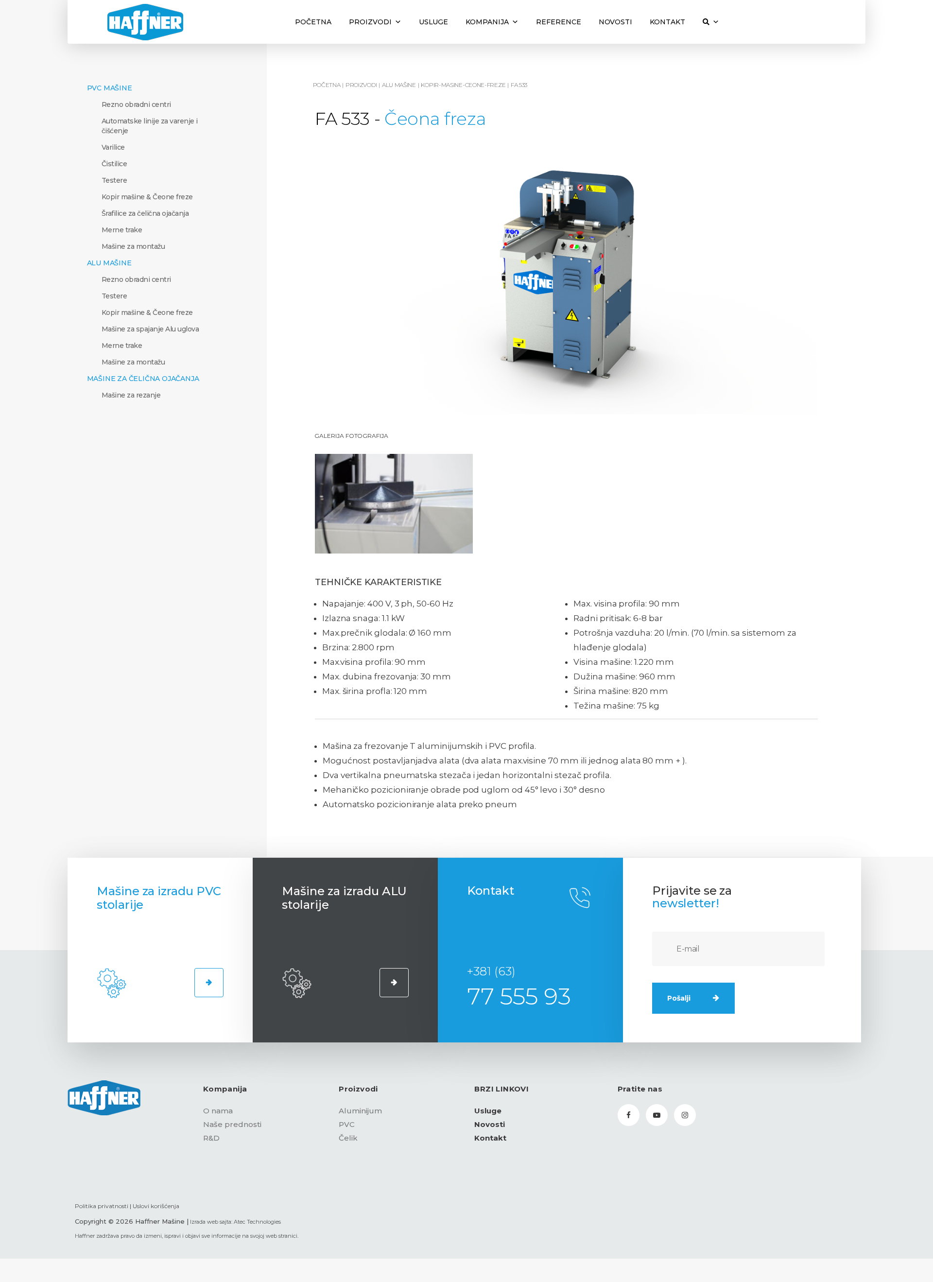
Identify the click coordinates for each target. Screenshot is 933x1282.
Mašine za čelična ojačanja (143, 378)
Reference (558, 21)
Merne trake (122, 229)
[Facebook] (628, 1115)
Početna (313, 21)
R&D (211, 1138)
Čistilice (114, 163)
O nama (218, 1110)
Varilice (113, 147)
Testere (114, 180)
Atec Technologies (257, 1221)
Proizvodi (370, 21)
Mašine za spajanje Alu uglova (150, 329)
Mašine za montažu (133, 246)
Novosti (616, 21)
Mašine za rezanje (131, 395)
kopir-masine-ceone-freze (463, 84)
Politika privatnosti (101, 1206)
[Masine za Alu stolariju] (394, 982)
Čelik (348, 1138)
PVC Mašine (109, 88)
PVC (347, 1124)
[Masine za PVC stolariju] (209, 982)
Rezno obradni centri (136, 104)
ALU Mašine (109, 263)
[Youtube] (657, 1115)
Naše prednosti (232, 1124)
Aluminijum (360, 1110)
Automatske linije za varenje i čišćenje (150, 126)
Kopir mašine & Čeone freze (147, 196)
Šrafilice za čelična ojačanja (145, 213)
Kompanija (487, 21)
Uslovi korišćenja (156, 1206)
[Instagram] (685, 1115)
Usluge (434, 21)
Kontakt (667, 21)
